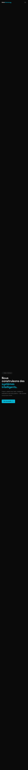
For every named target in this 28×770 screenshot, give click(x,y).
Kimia (6, 2)
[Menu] (25, 2)
